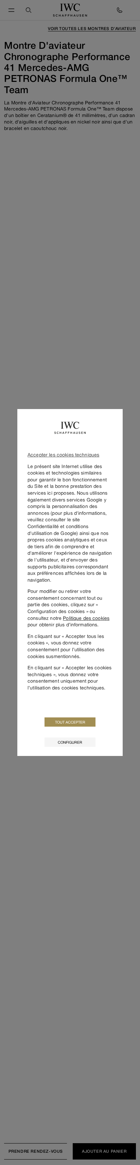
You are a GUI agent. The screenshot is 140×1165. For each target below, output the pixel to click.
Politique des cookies (86, 618)
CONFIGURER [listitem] (70, 742)
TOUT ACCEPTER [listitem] (70, 722)
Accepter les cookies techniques (63, 454)
